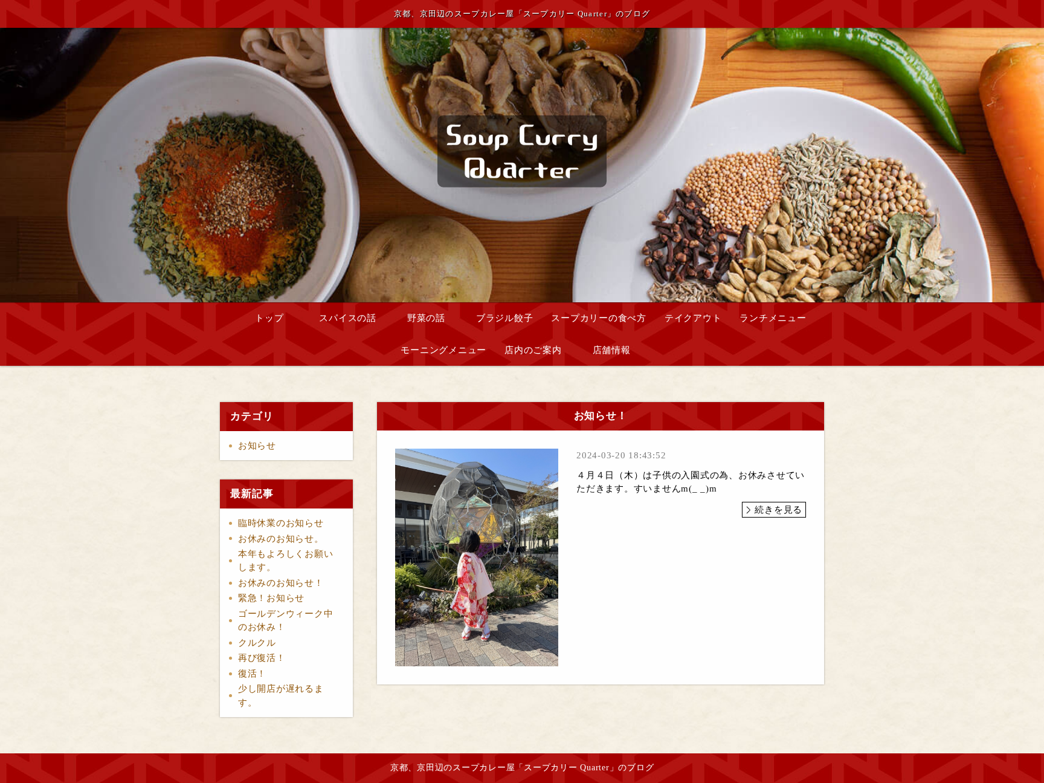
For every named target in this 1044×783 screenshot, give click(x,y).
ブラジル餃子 (504, 318)
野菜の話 (426, 318)
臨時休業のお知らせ (281, 523)
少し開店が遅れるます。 (281, 695)
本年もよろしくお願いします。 (286, 561)
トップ (269, 318)
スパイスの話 (347, 318)
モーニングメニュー (443, 350)
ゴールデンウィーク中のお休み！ (286, 620)
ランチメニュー (773, 318)
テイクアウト (693, 318)
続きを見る (778, 510)
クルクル (257, 643)
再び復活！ (262, 658)
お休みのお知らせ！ (281, 583)
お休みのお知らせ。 (281, 539)
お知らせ (257, 445)
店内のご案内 (533, 350)
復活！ (252, 673)
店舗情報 (612, 350)
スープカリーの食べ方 (598, 318)
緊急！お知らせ (271, 598)
